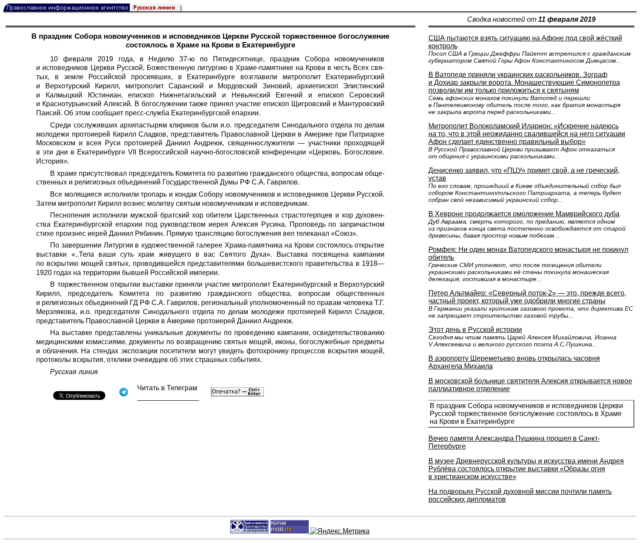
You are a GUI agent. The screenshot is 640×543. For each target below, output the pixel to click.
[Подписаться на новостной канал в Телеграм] (168, 397)
